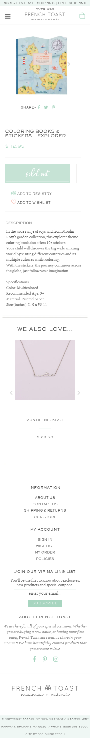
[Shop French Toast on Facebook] (34, 660)
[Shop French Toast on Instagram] (56, 660)
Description (19, 223)
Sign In (45, 539)
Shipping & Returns (45, 510)
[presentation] (11, 393)
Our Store (45, 517)
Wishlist (45, 546)
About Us (45, 498)
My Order (45, 552)
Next (69, 64)
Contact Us (45, 504)
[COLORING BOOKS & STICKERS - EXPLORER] (42, 64)
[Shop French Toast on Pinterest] (45, 660)
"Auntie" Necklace (45, 420)
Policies (45, 559)
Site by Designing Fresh (45, 734)
